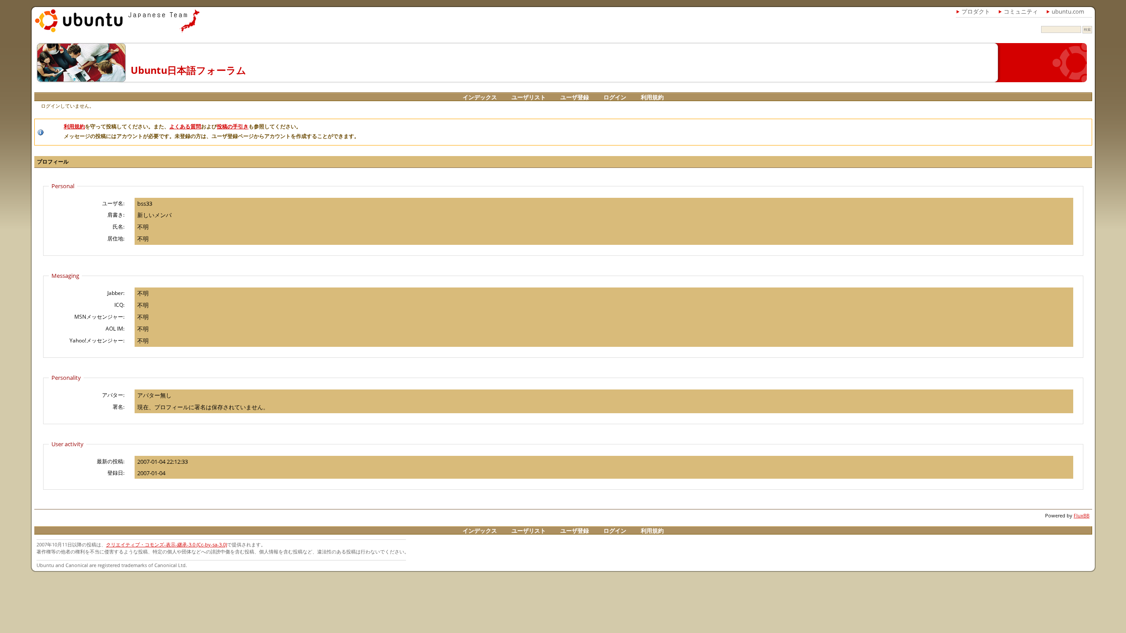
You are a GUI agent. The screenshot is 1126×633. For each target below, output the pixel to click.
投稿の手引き (233, 126)
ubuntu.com (1068, 11)
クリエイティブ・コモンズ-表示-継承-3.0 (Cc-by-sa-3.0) (166, 544)
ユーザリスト (529, 97)
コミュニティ (1021, 11)
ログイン (614, 97)
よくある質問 (185, 126)
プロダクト (975, 11)
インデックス (480, 97)
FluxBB (1081, 515)
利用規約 (652, 97)
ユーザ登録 (574, 97)
